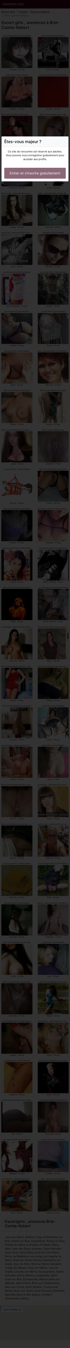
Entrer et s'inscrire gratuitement (35, 173)
